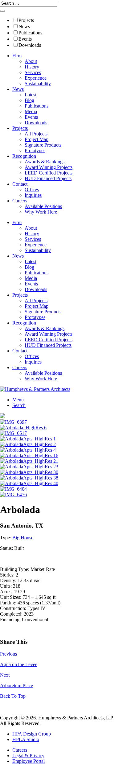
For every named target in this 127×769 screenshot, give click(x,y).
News (24, 26)
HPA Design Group (31, 733)
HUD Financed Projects (48, 178)
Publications (30, 32)
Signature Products (43, 145)
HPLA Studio (25, 739)
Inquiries (33, 195)
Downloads (29, 45)
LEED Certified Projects (48, 172)
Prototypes (35, 150)
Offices (32, 189)
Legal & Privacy (28, 755)
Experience (36, 78)
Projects (26, 20)
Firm (17, 55)
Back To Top (13, 696)
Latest (30, 94)
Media (31, 111)
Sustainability (38, 83)
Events (25, 39)
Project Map (36, 139)
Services (33, 72)
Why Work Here (41, 211)
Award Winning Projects (48, 167)
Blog (29, 100)
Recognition (24, 156)
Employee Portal (28, 761)
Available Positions (43, 206)
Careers (19, 200)
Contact (19, 184)
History (32, 66)
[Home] (35, 389)
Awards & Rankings (44, 161)
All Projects (36, 133)
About (31, 61)
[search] (2, 11)
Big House (22, 537)
